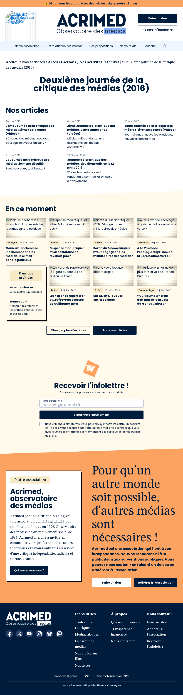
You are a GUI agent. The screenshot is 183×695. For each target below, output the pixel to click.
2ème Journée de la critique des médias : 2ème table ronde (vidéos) (91, 130)
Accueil (12, 62)
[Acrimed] (91, 24)
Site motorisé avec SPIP (113, 676)
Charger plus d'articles (68, 330)
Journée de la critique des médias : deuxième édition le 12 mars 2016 (90, 164)
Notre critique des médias (64, 46)
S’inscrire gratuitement (92, 415)
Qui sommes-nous (125, 622)
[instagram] (39, 633)
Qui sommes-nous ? (29, 570)
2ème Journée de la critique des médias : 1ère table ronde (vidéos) (150, 128)
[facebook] (9, 633)
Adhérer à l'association (156, 583)
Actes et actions (62, 62)
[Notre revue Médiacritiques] (25, 28)
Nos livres (82, 666)
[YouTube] (29, 633)
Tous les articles (114, 330)
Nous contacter (123, 641)
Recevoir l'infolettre (158, 30)
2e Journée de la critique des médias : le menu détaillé (27, 162)
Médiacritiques (87, 634)
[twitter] (19, 633)
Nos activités (33, 62)
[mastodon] (59, 633)
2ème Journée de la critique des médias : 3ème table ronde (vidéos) (30, 130)
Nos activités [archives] (100, 62)
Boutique (150, 46)
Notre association (27, 46)
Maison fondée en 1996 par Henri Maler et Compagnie (92, 685)
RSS (86, 676)
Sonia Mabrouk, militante (25, 292)
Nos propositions (101, 46)
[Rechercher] (164, 46)
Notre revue (128, 46)
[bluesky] (49, 633)
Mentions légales (65, 676)
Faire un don (157, 18)
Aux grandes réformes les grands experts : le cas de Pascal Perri (25, 310)
